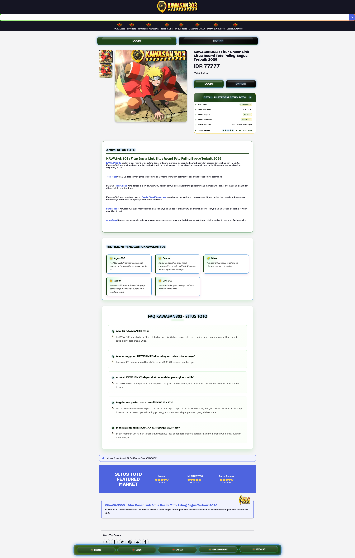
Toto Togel (111, 177)
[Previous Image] (117, 86)
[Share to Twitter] (106, 542)
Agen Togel (112, 220)
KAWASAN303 (113, 163)
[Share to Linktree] (122, 542)
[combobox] (174, 17)
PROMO (97, 550)
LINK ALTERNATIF (220, 549)
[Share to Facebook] (114, 542)
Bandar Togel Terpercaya (154, 197)
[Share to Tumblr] (145, 542)
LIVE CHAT (260, 549)
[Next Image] (185, 86)
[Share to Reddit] (137, 542)
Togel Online (120, 186)
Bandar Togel (112, 209)
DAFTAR (218, 40)
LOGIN (137, 40)
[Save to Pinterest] (130, 542)
